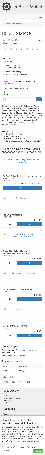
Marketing (7, 450)
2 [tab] (15, 52)
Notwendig (8, 447)
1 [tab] (12, 52)
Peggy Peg (9, 381)
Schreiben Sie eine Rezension (16, 75)
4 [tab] (22, 52)
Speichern (38, 451)
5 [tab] (26, 52)
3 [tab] (19, 52)
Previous (3, 49)
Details (22, 188)
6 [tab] (29, 52)
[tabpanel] (22, 49)
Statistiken (33, 447)
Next (42, 49)
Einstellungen (21, 447)
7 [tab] (33, 52)
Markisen (24, 381)
